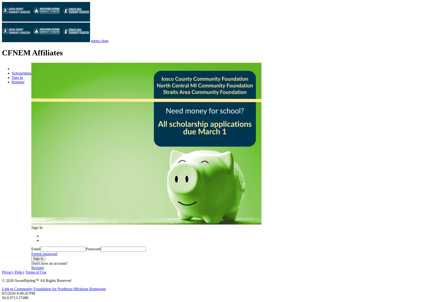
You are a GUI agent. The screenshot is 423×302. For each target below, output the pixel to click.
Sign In (17, 78)
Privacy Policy (13, 272)
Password (93, 249)
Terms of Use (35, 272)
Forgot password (44, 254)
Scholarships (21, 73)
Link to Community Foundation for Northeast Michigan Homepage (54, 289)
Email (35, 249)
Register (18, 82)
